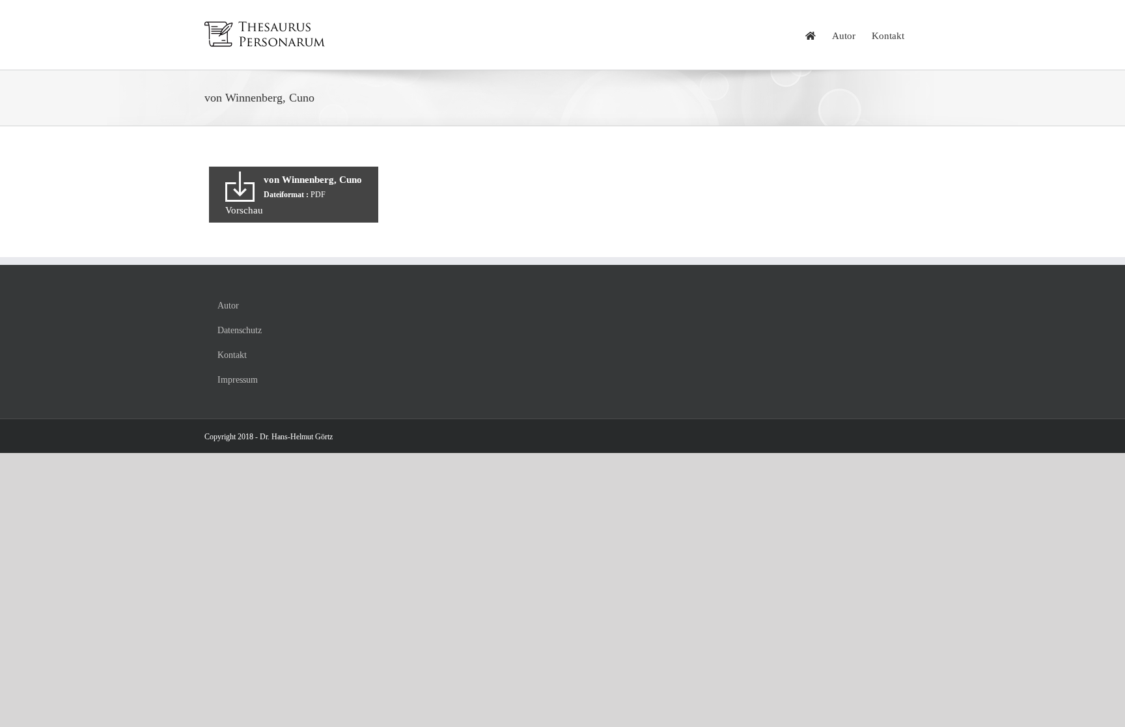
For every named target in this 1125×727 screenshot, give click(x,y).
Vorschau (244, 210)
